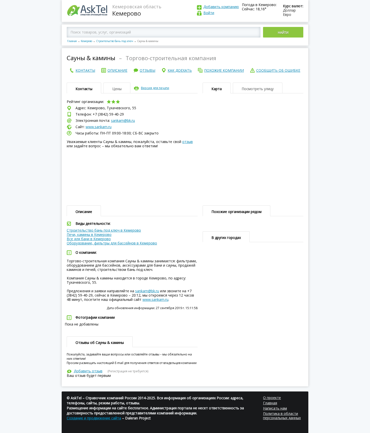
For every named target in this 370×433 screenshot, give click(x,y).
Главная (72, 41)
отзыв (187, 141)
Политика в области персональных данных (282, 415)
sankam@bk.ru (123, 120)
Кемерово (86, 41)
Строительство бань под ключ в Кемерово (104, 230)
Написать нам (275, 408)
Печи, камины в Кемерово (89, 234)
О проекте (272, 397)
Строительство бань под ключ (114, 41)
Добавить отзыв (88, 371)
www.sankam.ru (99, 126)
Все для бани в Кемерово (89, 238)
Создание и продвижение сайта (94, 418)
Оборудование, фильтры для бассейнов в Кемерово (112, 243)
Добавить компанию (221, 6)
